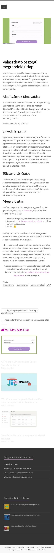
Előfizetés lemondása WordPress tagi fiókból (26, 515)
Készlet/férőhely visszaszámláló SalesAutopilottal (25, 321)
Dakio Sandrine (7, 368)
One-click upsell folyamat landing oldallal (25, 505)
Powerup (28, 210)
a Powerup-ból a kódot (30, 221)
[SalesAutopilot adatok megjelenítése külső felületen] (19, 412)
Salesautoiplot (37, 284)
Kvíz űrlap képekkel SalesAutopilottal (23, 526)
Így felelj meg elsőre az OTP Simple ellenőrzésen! (19, 311)
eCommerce (22, 284)
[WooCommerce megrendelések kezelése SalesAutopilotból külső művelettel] (19, 374)
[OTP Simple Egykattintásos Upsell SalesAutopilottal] (19, 337)
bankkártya (8, 284)
